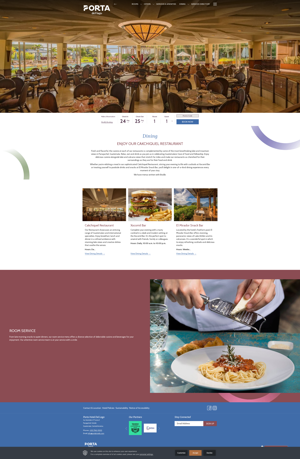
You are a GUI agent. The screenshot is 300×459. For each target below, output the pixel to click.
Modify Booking (106, 122)
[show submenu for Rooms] (141, 4)
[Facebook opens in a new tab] (209, 407)
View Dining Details (94, 253)
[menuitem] (92, 408)
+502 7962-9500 (96, 430)
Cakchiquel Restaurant (99, 225)
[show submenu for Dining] (188, 4)
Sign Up (210, 423)
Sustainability (122, 408)
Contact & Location (92, 408)
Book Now (187, 122)
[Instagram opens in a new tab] (215, 407)
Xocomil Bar (138, 225)
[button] (125, 119)
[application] (150, 453)
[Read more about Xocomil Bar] (150, 204)
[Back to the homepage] (97, 10)
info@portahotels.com (96, 433)
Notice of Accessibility (139, 408)
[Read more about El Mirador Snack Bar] (196, 204)
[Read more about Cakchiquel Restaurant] (104, 204)
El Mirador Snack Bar (189, 225)
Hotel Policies (108, 408)
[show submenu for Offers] (153, 4)
